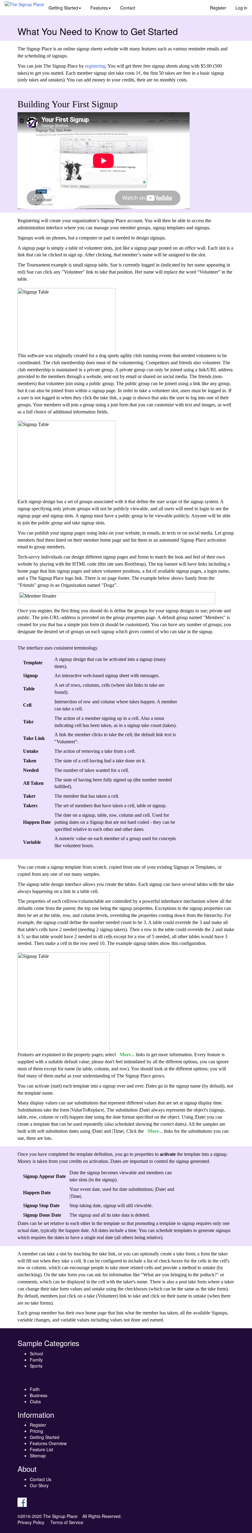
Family (36, 1360)
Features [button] (99, 8)
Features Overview (48, 1443)
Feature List (41, 1449)
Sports (36, 1366)
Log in (241, 8)
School (36, 1353)
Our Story (39, 1485)
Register (218, 8)
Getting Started (44, 1437)
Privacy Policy (31, 1522)
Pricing (36, 1431)
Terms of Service (66, 1522)
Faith (35, 1389)
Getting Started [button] (63, 8)
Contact (127, 8)
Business (38, 1395)
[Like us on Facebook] (22, 1501)
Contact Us (40, 1479)
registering (95, 66)
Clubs (35, 1401)
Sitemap (38, 1455)
